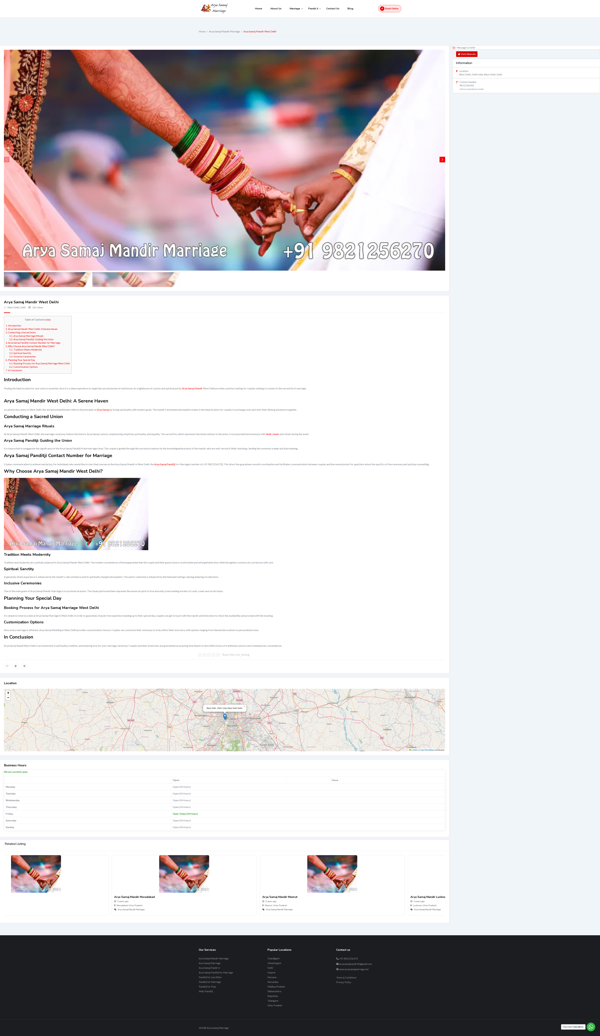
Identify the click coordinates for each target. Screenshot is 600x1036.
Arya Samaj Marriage (210, 963)
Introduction (13, 325)
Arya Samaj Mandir (192, 388)
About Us (276, 8)
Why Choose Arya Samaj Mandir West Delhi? (30, 346)
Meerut (160, 905)
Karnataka (273, 981)
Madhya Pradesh (276, 986)
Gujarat (271, 972)
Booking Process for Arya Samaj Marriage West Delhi (39, 363)
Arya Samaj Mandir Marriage (224, 31)
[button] (442, 159)
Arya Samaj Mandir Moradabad (26, 897)
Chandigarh (274, 958)
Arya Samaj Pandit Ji (209, 967)
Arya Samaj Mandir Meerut (172, 897)
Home (258, 8)
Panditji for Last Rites (210, 977)
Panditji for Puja (207, 986)
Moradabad (14, 905)
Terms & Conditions (346, 977)
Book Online (392, 8)
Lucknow (309, 905)
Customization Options (23, 366)
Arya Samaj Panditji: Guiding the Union (31, 339)
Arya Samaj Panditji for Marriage (216, 972)
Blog (350, 8)
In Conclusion (14, 370)
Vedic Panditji (206, 991)
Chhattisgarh (274, 963)
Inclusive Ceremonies (22, 356)
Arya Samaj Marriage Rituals (26, 335)
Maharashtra (274, 991)
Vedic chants (272, 434)
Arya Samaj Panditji (164, 464)
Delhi (270, 967)
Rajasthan (273, 996)
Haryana (272, 977)
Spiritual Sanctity (20, 353)
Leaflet (414, 749)
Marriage (295, 8)
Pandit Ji (313, 8)
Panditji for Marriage (210, 981)
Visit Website (468, 54)
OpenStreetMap (427, 749)
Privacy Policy (343, 982)
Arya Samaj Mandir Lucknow (321, 897)
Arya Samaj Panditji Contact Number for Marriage (33, 342)
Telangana (273, 1000)
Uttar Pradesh (28, 905)
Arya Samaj (103, 409)
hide (48, 319)
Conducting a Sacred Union (21, 332)
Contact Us (332, 8)
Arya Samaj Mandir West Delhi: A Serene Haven (32, 329)
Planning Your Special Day (20, 360)
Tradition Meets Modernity (25, 349)
